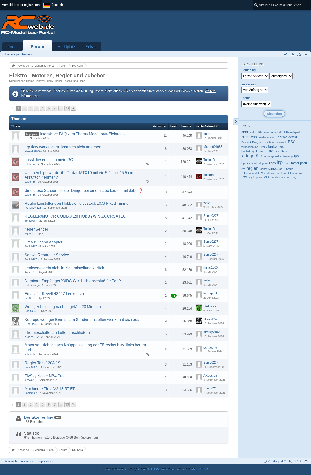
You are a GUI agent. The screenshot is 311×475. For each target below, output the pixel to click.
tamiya (298, 173)
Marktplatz (66, 47)
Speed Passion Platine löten (277, 173)
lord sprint (210, 293)
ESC (291, 142)
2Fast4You (31, 323)
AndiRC (29, 272)
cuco (206, 134)
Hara (281, 146)
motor (295, 163)
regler (252, 168)
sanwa (273, 168)
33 (67, 108)
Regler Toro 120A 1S (42, 363)
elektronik (281, 142)
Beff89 (28, 298)
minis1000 (210, 267)
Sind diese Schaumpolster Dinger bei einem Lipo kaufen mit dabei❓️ (84, 190)
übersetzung (288, 177)
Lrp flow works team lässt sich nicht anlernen (63, 147)
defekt (292, 137)
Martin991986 (33, 151)
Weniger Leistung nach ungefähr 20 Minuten (63, 307)
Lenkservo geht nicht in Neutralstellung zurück (64, 268)
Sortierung (248, 70)
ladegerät (250, 156)
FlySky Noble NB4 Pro (44, 376)
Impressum (45, 461)
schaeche (30, 354)
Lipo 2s (245, 163)
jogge (28, 233)
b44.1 (281, 132)
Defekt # (246, 142)
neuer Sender (36, 229)
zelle (206, 203)
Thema (15, 126)
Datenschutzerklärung (18, 461)
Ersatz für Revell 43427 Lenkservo (54, 294)
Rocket (263, 168)
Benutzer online (38, 417)
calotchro (30, 164)
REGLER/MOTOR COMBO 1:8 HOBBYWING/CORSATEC (75, 216)
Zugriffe (186, 126)
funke (272, 147)
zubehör (275, 177)
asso (266, 132)
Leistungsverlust (272, 156)
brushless (249, 137)
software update (250, 173)
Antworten (160, 126)
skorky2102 (32, 336)
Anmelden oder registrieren (21, 5)
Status (246, 98)
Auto (273, 132)
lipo (296, 156)
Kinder (285, 151)
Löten (287, 163)
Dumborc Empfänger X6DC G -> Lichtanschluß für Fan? (73, 281)
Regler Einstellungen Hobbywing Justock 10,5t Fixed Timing (77, 203)
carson (282, 137)
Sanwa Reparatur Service (47, 255)
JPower (29, 379)
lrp (280, 162)
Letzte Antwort (205, 126)
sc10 (282, 168)
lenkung (288, 156)
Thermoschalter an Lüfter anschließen (57, 332)
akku (245, 132)
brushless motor (267, 137)
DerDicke (30, 311)
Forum (37, 46)
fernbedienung (249, 146)
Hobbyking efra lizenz (254, 151)
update (259, 177)
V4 (265, 177)
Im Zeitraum (249, 84)
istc (270, 151)
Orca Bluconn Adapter (43, 242)
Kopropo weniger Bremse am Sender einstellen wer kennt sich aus (82, 320)
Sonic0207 (31, 220)
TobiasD (209, 160)
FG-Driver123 (33, 207)
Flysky (263, 146)
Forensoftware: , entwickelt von (155, 469)
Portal (12, 47)
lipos (272, 163)
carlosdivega (32, 285)
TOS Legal (247, 177)
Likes (173, 126)
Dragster (257, 142)
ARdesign (210, 375)
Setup (289, 168)
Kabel (277, 151)
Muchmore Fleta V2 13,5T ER (50, 389)
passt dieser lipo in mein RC (49, 160)
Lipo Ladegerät (259, 163)
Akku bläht (256, 132)
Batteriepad (293, 132)
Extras (90, 47)
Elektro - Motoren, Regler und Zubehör (57, 75)
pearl (303, 163)
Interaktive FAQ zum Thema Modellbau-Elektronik (83, 134)
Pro (243, 168)
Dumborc (269, 142)
